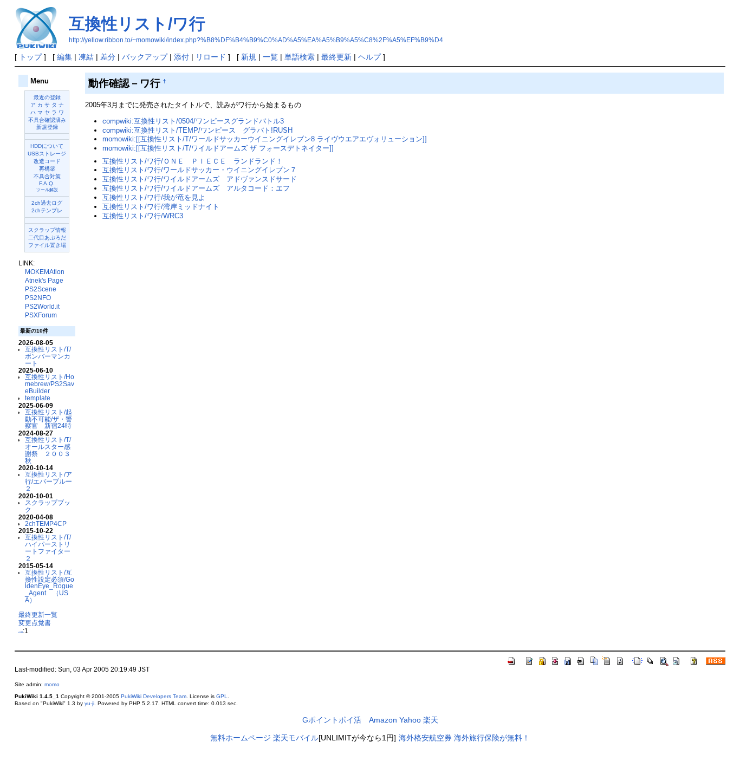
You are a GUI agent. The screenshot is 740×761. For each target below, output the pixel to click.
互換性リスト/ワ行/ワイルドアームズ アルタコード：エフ (196, 188)
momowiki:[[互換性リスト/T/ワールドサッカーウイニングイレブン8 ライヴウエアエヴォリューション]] (264, 139)
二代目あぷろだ (47, 237)
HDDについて (46, 146)
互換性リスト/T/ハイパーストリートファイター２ (48, 547)
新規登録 (47, 127)
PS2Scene (40, 289)
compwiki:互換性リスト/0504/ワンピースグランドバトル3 (193, 121)
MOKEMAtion (44, 272)
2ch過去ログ (46, 203)
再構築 (47, 169)
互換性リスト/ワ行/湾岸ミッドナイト (160, 207)
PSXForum (41, 315)
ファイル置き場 (47, 245)
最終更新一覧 (37, 614)
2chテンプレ (46, 210)
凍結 (86, 57)
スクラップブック (47, 506)
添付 (181, 57)
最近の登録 (47, 97)
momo (52, 684)
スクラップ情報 (47, 230)
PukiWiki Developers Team (153, 696)
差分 (107, 57)
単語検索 (299, 57)
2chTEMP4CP (46, 523)
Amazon (383, 720)
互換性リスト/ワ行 (137, 23)
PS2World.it (42, 306)
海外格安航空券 (425, 737)
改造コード (47, 161)
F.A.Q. (47, 183)
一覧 (270, 57)
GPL (222, 696)
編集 (64, 57)
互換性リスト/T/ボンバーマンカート (48, 356)
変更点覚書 (34, 622)
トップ (30, 57)
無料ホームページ (240, 737)
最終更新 (336, 57)
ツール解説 (47, 189)
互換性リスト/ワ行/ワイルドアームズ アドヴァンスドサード (199, 179)
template (37, 397)
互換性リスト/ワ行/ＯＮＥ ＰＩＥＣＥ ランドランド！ (192, 161)
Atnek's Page (44, 280)
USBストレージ (47, 154)
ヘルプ (369, 57)
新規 (248, 57)
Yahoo (410, 720)
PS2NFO (38, 298)
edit (20, 632)
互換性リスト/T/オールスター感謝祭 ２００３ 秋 (51, 450)
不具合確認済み (47, 120)
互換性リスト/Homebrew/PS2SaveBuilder (49, 383)
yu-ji (89, 703)
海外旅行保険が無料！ (492, 737)
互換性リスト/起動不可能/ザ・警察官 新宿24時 (48, 419)
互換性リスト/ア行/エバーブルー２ (48, 481)
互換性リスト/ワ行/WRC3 (142, 216)
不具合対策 (47, 176)
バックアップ (144, 57)
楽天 (430, 720)
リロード (211, 57)
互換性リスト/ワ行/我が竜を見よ (153, 197)
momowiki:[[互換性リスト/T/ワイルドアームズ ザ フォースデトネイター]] (218, 148)
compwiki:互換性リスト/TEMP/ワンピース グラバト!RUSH (197, 130)
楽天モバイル (296, 737)
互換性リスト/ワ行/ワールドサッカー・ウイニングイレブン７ (199, 170)
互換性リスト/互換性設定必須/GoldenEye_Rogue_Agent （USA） (49, 586)
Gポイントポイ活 (331, 720)
